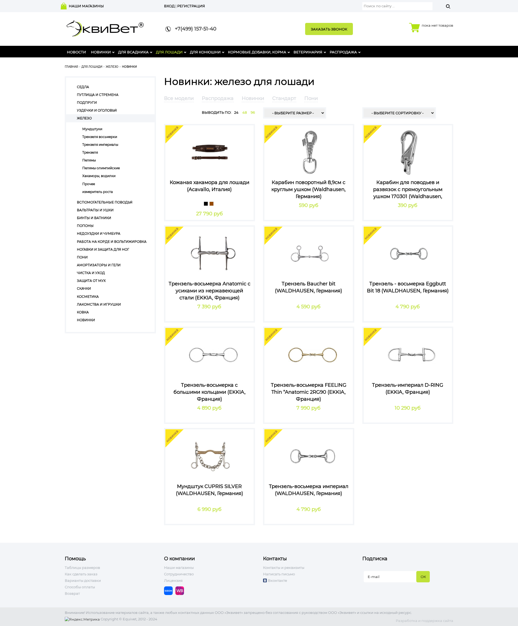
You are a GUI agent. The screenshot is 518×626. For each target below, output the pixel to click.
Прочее (88, 184)
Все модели (179, 98)
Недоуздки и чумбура (98, 233)
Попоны (85, 226)
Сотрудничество (179, 574)
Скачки (84, 288)
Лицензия (173, 580)
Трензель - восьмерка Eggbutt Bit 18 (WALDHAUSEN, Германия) (408, 287)
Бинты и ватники (94, 218)
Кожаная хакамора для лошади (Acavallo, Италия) (209, 185)
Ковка (83, 312)
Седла (83, 87)
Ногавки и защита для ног (103, 249)
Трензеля (90, 152)
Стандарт (284, 98)
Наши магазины (179, 567)
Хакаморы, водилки (98, 176)
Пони (82, 257)
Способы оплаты (80, 587)
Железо (112, 66)
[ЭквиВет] (105, 26)
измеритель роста (97, 192)
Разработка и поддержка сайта (424, 620)
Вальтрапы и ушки (95, 210)
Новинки (101, 52)
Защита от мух (91, 281)
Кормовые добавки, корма (257, 52)
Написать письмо (279, 574)
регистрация (191, 6)
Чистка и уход (91, 273)
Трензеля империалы (100, 145)
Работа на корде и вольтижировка (111, 242)
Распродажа (343, 52)
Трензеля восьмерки (99, 137)
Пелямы (89, 160)
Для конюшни (205, 52)
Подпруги (87, 103)
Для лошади (169, 52)
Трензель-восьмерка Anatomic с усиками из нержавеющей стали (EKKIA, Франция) (209, 290)
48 (244, 112)
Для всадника (133, 52)
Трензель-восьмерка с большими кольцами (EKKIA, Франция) (209, 392)
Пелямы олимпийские (101, 168)
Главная (71, 66)
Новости (76, 52)
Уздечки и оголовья (97, 110)
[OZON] (169, 590)
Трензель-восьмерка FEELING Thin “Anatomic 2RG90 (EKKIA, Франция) (308, 392)
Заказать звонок (329, 29)
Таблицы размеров (82, 567)
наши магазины (86, 6)
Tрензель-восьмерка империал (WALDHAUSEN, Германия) (308, 489)
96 (253, 112)
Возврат (72, 593)
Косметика (88, 297)
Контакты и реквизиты (283, 567)
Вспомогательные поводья (104, 202)
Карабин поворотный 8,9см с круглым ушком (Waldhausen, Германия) (308, 189)
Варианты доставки (83, 580)
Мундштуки (92, 129)
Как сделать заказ (81, 574)
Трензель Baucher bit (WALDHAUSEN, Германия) (308, 287)
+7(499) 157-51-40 (193, 29)
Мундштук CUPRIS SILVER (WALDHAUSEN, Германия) (209, 489)
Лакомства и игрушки (99, 304)
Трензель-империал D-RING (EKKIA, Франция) (407, 388)
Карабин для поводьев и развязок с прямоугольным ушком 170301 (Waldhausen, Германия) (407, 189)
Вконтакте (277, 580)
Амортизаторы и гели (99, 265)
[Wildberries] (181, 590)
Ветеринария (308, 52)
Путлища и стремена (97, 95)
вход (169, 6)
